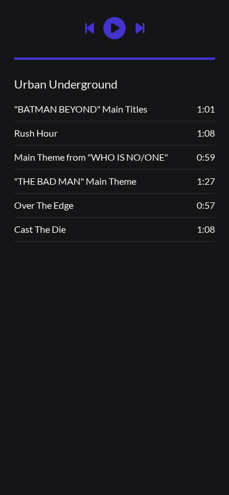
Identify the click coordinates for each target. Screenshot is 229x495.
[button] (114, 28)
